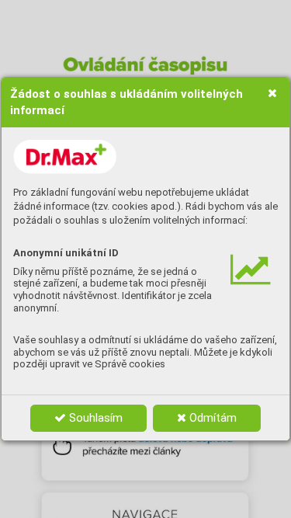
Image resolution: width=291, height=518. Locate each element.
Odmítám (211, 418)
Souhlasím (94, 418)
